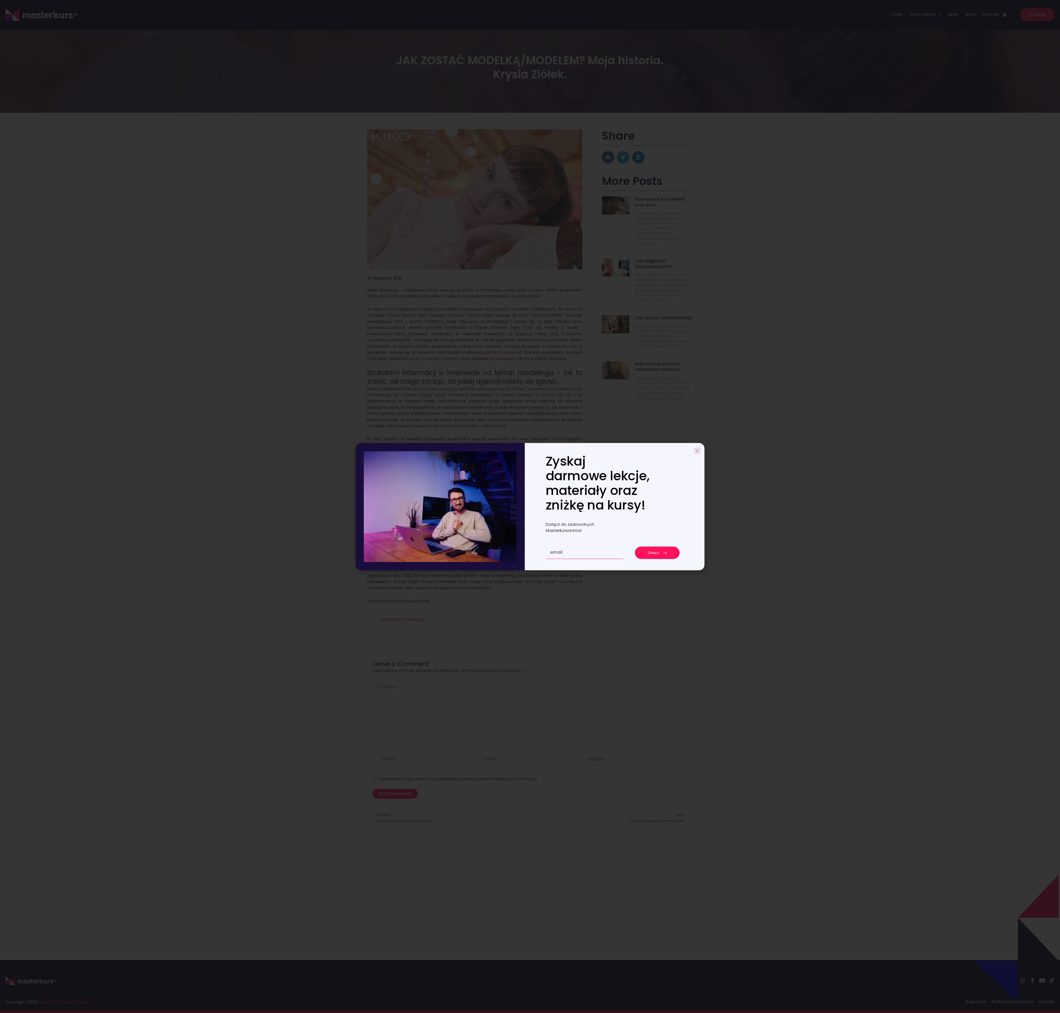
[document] (530, 506)
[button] (697, 451)
